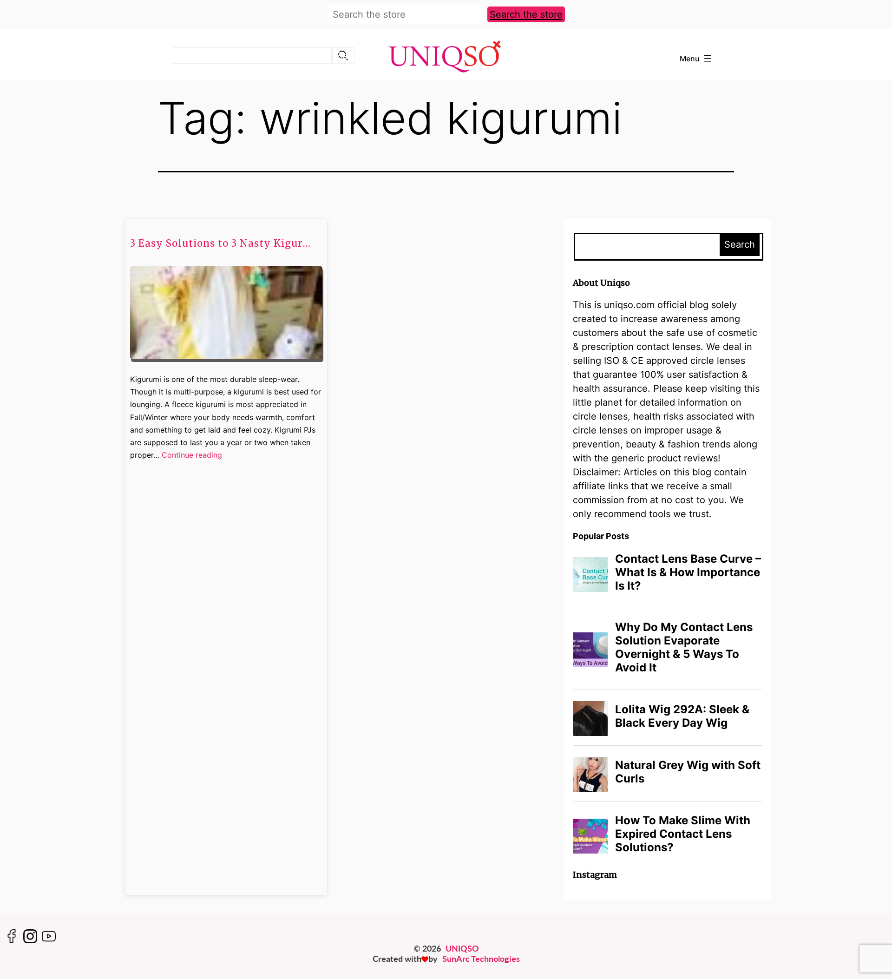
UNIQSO (462, 948)
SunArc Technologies (481, 958)
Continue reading (192, 455)
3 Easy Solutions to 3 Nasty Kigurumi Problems (223, 243)
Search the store (526, 14)
